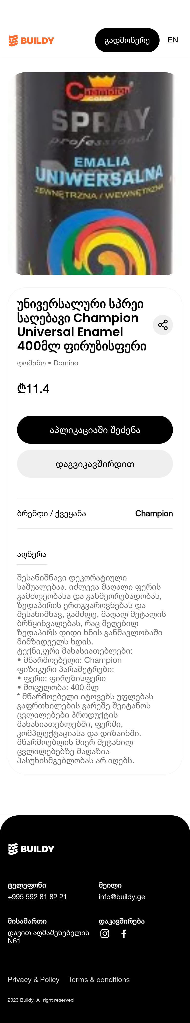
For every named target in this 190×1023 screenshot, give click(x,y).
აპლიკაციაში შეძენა (95, 429)
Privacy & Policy (34, 979)
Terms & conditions (99, 979)
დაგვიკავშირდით (95, 463)
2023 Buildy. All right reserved (41, 1000)
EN (172, 39)
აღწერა (32, 554)
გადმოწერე (127, 40)
